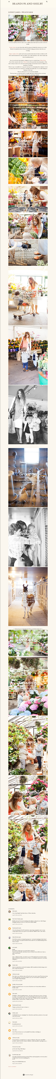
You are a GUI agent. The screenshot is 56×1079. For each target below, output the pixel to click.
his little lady (15, 1054)
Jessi (13, 1022)
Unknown (14, 974)
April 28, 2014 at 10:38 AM (17, 1050)
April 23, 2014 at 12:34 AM (17, 1033)
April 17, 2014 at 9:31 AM (17, 915)
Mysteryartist (15, 928)
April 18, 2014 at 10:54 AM (17, 1001)
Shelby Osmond (16, 984)
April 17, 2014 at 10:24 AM (17, 924)
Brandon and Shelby (27, 3)
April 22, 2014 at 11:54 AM (17, 1026)
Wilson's (25, 62)
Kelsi (13, 911)
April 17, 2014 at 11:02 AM (17, 933)
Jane (13, 993)
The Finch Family (16, 919)
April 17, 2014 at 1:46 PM (17, 989)
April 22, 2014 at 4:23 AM (17, 1018)
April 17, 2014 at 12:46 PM (17, 980)
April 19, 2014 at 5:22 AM (17, 1009)
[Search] (47, 1)
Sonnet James (12, 47)
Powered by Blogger (29, 1074)
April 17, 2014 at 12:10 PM (17, 943)
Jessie (13, 965)
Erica (18, 53)
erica (13, 947)
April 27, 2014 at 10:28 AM (17, 1042)
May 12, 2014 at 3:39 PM (17, 1063)
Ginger (10, 53)
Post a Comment (12, 1066)
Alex (13, 1029)
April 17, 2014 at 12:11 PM (17, 961)
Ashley (14, 1013)
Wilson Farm (43, 60)
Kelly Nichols (15, 937)
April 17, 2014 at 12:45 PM (17, 970)
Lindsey (14, 53)
